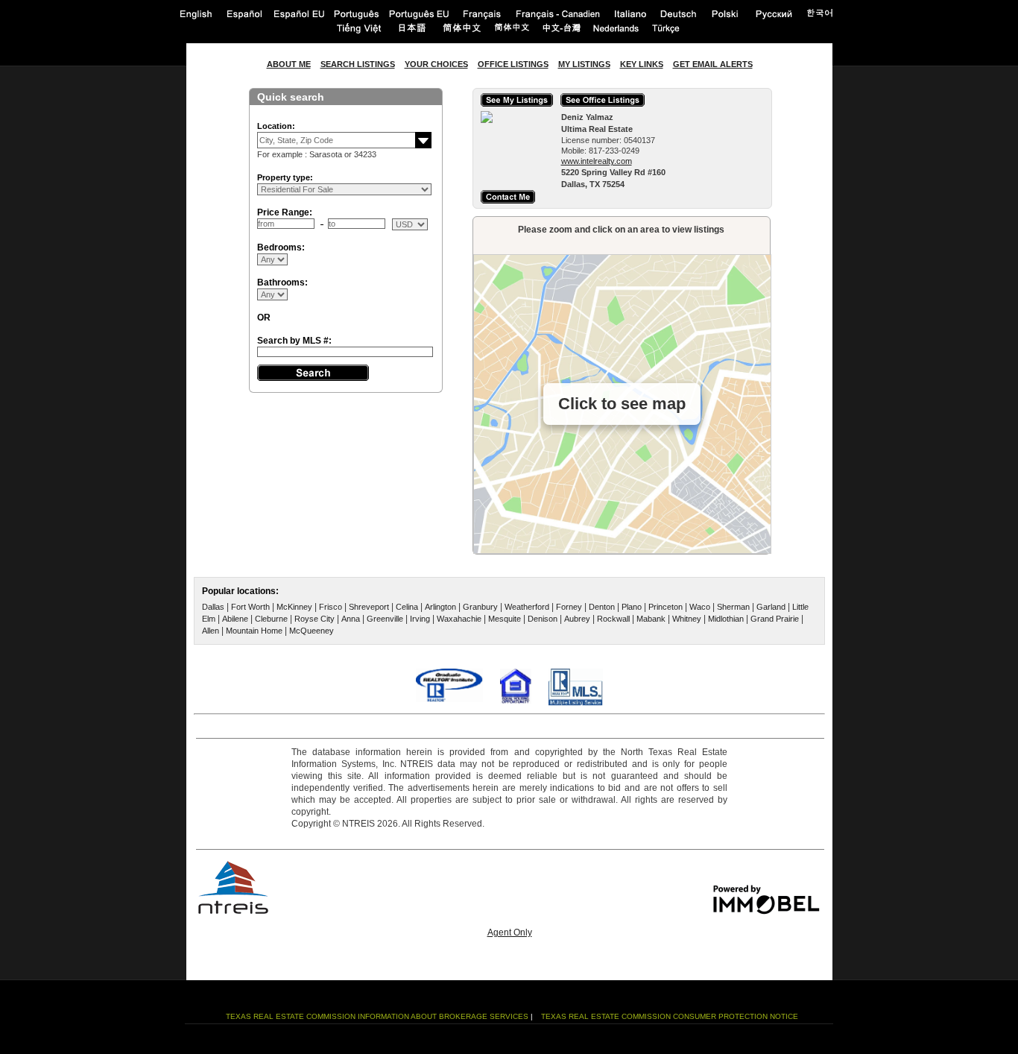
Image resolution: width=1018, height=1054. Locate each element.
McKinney (294, 606)
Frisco (330, 606)
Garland (770, 606)
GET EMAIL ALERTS (713, 64)
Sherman (733, 606)
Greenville (385, 618)
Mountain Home (254, 630)
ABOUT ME (289, 64)
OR (264, 317)
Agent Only (509, 932)
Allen (210, 630)
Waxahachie (459, 618)
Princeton (665, 606)
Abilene (235, 618)
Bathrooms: (282, 282)
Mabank (651, 618)
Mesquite (504, 618)
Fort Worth (250, 606)
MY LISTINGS (584, 64)
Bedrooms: (281, 247)
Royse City (314, 618)
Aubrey (577, 618)
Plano (632, 606)
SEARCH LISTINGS (357, 64)
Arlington (440, 606)
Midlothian (726, 618)
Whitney (686, 618)
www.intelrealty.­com (596, 161)
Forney (569, 606)
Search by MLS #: (294, 340)
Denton (602, 606)
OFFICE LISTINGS (513, 64)
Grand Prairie (774, 618)
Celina (407, 606)
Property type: (285, 177)
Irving (420, 618)
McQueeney (311, 630)
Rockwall (613, 618)
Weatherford (527, 606)
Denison (542, 618)
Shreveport (369, 606)
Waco (699, 606)
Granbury (480, 606)
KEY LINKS (641, 64)
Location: (276, 126)
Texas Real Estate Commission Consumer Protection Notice (669, 1016)
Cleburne (271, 618)
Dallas (213, 606)
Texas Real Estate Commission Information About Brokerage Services (377, 1016)
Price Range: (284, 212)
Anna (350, 618)
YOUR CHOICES (436, 64)
